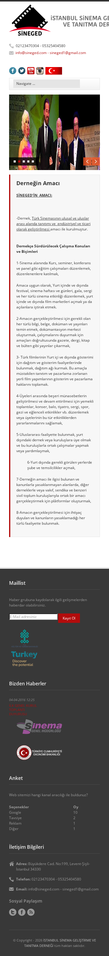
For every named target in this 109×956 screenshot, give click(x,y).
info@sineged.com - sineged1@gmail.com (50, 52)
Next (96, 161)
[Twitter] (21, 70)
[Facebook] (12, 70)
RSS (31, 912)
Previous (87, 161)
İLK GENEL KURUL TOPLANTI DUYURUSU (23, 709)
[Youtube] (31, 70)
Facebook (21, 912)
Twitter (12, 912)
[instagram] (40, 70)
